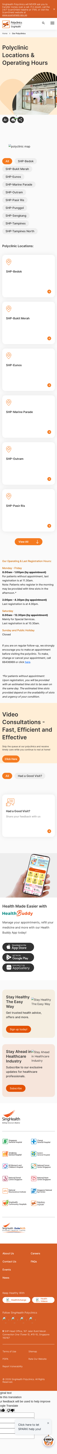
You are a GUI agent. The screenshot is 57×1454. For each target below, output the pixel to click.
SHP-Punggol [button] (15, 208)
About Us (8, 1253)
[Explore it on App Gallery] (18, 967)
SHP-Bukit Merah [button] (17, 169)
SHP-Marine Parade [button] (19, 184)
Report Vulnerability (13, 1366)
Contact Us (9, 1261)
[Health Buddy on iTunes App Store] (18, 947)
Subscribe (16, 1088)
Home (4, 33)
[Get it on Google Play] (18, 957)
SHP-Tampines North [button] (20, 231)
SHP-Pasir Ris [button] (15, 200)
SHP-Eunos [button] (13, 176)
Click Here (11, 759)
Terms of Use (9, 1351)
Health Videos (44, 1299)
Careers (35, 1253)
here (27, 662)
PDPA (5, 1359)
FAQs (34, 1261)
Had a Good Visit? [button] (30, 776)
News (6, 1277)
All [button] (7, 161)
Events (7, 1269)
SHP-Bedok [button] (26, 161)
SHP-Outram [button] (14, 192)
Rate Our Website (37, 1359)
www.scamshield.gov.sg (14, 15)
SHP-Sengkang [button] (16, 215)
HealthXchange (18, 1300)
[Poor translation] (10, 1410)
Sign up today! (18, 1029)
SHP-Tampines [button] (16, 223)
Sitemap (32, 1351)
